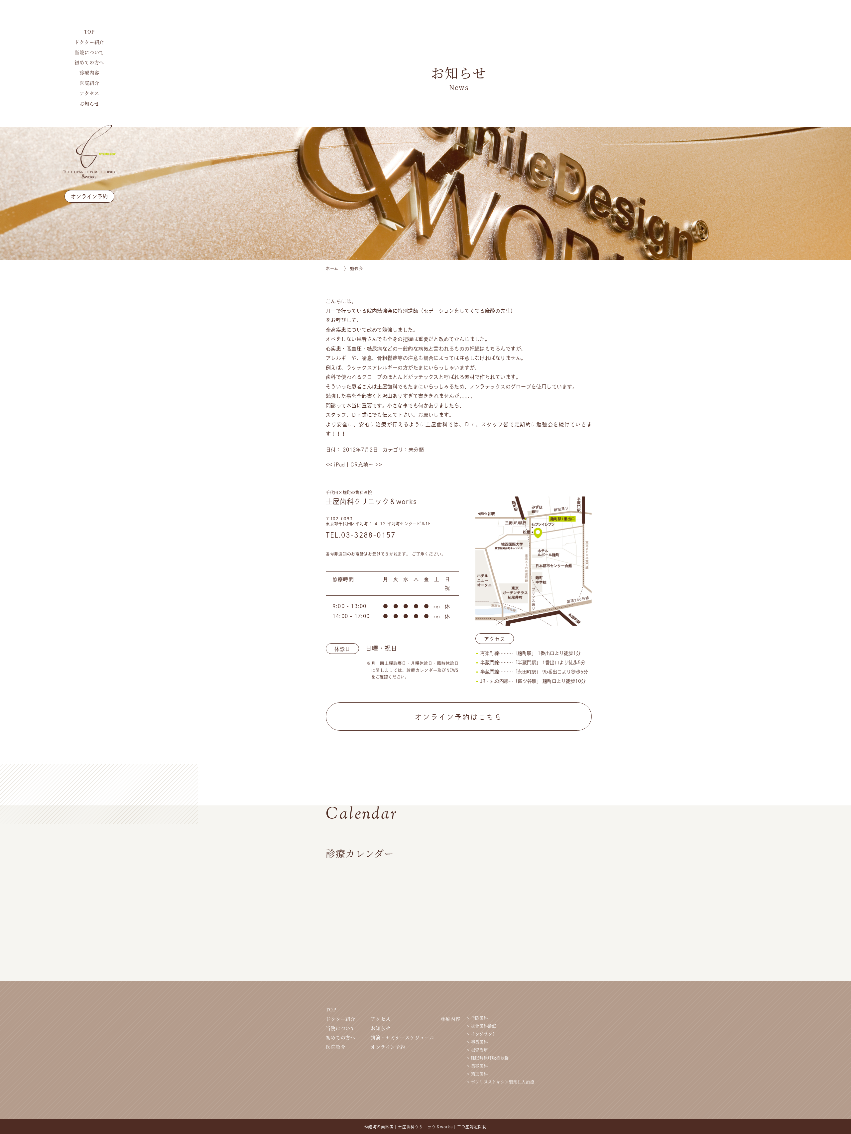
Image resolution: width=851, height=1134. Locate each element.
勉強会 (356, 268)
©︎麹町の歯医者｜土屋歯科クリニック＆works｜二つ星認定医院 (425, 1127)
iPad (335, 464)
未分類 (417, 449)
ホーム (332, 268)
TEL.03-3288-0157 (361, 535)
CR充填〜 (366, 464)
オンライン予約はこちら (459, 717)
